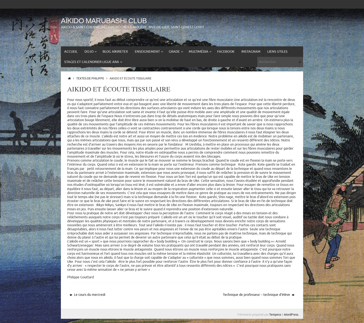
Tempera (275, 314)
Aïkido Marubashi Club (104, 21)
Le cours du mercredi (89, 295)
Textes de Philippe (90, 78)
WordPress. (291, 314)
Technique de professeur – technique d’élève (257, 295)
